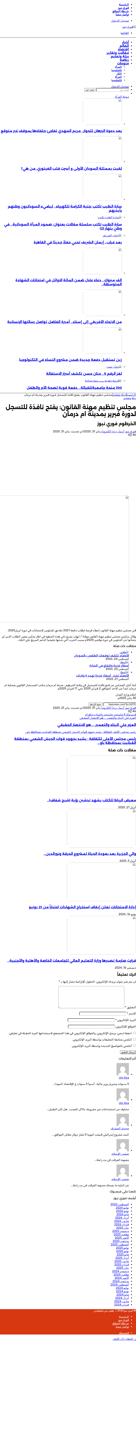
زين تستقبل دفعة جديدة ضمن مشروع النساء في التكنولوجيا (70, 360)
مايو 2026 (123, 1214)
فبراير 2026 (121, 1224)
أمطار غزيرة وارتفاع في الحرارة (109, 665)
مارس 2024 (121, 1301)
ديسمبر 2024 (120, 1271)
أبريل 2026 (122, 1217)
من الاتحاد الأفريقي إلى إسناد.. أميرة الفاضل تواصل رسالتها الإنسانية (64, 322)
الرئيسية (124, 4)
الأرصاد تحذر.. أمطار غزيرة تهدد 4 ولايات (102, 675)
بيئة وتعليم (120, 56)
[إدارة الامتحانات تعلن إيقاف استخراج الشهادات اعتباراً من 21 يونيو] (101, 900)
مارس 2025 (121, 1261)
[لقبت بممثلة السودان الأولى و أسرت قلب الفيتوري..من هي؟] (102, 161)
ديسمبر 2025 (120, 1231)
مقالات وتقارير (118, 53)
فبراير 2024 (121, 1304)
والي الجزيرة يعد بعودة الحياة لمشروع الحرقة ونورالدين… (90, 854)
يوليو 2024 (122, 1288)
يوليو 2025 (122, 1247)
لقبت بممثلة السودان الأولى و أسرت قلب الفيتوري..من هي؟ (71, 169)
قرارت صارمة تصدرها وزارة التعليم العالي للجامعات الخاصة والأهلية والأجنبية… (71, 961)
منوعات (123, 63)
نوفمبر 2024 (121, 1274)
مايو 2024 (123, 1294)
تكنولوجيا (116, 70)
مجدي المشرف (120, 1128)
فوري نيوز (123, 8)
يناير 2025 (122, 1268)
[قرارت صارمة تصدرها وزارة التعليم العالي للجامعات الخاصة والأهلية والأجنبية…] (101, 953)
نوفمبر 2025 (121, 1234)
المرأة (118, 66)
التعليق (130, 1007)
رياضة (124, 60)
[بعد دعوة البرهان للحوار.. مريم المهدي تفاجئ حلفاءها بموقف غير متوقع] (102, 124)
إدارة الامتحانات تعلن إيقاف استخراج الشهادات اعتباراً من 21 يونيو (82, 907)
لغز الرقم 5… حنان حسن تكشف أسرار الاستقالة (84, 374)
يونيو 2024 (122, 1291)
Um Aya (124, 1077)
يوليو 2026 (122, 1207)
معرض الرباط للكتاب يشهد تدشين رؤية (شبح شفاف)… (91, 800)
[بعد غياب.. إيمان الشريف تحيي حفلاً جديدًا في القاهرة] (112, 235)
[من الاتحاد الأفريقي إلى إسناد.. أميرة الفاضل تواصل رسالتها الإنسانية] (102, 315)
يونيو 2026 (122, 1211)
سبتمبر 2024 (120, 1281)
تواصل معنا (122, 14)
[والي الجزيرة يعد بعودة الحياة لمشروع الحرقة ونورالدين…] (101, 846)
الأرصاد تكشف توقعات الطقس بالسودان (101, 655)
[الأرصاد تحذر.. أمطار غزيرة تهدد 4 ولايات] (124, 672)
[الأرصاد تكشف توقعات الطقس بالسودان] (124, 652)
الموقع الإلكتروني (126, 1026)
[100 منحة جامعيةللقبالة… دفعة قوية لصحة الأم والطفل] (103, 380)
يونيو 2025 (122, 1251)
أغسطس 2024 (119, 1284)
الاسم (131, 1013)
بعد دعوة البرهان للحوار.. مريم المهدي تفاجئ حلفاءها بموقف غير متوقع (61, 131)
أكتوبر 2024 (122, 1278)
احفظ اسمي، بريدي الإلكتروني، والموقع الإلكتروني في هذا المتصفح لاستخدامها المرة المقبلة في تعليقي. (70, 1033)
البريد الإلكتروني (125, 1020)
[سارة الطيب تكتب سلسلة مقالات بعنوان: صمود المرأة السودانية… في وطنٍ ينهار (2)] (109, 217)
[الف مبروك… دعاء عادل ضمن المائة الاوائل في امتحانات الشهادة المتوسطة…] (102, 273)
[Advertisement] (68, 466)
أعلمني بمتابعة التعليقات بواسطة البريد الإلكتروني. (102, 1039)
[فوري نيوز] (129, 27)
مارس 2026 (121, 1221)
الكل (119, 73)
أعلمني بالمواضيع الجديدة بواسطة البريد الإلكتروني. (101, 1046)
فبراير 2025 (121, 1264)
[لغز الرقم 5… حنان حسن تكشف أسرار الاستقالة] (114, 366)
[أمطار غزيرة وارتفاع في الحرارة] (124, 662)
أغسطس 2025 (120, 1244)
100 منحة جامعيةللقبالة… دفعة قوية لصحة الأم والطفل (74, 388)
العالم (124, 46)
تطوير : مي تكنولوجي (104, 1310)
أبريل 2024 (122, 1298)
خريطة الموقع (120, 11)
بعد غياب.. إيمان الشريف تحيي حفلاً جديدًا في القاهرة (78, 242)
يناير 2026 (122, 1227)
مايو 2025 (123, 1254)
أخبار (125, 42)
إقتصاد (123, 49)
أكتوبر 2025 (122, 1237)
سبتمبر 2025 (121, 1241)
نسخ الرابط (95, 704)
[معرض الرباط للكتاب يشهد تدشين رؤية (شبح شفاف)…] (101, 793)
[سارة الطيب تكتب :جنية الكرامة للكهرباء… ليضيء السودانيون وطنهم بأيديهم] (102, 199)
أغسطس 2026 (119, 1204)
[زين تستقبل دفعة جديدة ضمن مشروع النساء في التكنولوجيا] (102, 352)
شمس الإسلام (120, 1153)
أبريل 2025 (122, 1258)
